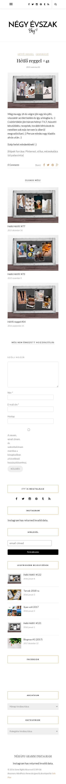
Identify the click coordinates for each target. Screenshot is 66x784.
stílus (40, 151)
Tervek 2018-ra (31, 590)
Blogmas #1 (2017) (33, 639)
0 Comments (13, 165)
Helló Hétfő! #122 (32, 574)
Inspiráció (42, 54)
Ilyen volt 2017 (31, 607)
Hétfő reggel (26, 54)
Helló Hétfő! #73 (16, 274)
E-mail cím (13, 404)
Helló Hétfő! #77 (16, 226)
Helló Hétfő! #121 (32, 623)
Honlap (11, 416)
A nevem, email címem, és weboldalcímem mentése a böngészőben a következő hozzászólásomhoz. (14, 449)
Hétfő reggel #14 (17, 321)
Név (10, 392)
